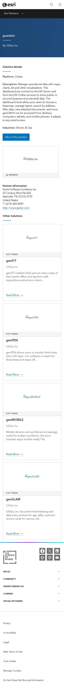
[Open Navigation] (60, 4)
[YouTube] (57, 558)
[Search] (51, 4)
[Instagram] (50, 558)
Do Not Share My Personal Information (23, 680)
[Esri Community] (42, 558)
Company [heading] (8, 594)
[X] (50, 551)
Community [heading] (9, 579)
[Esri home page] (9, 4)
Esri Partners (11, 14)
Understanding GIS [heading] (13, 586)
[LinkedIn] (57, 551)
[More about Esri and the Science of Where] (9, 558)
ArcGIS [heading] (6, 571)
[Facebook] (42, 551)
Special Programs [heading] (13, 601)
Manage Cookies (12, 671)
